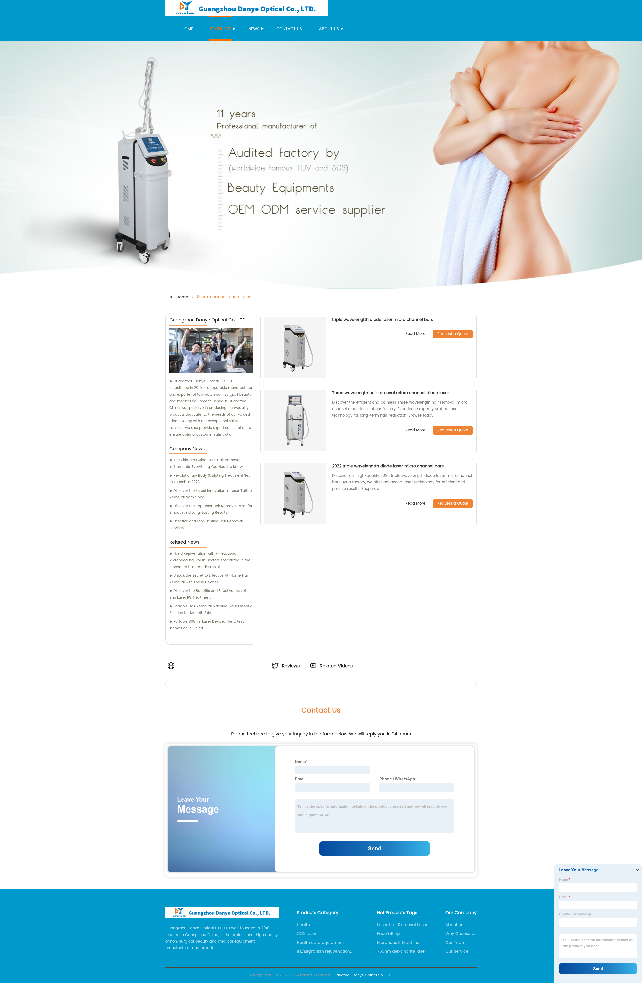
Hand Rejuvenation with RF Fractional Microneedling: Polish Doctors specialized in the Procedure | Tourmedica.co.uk (209, 560)
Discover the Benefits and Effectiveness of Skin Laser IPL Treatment (207, 594)
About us (329, 29)
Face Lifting (388, 934)
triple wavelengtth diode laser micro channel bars (382, 319)
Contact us (289, 29)
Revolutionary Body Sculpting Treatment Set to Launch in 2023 (209, 479)
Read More (415, 334)
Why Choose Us (460, 933)
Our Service (456, 951)
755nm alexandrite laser (401, 951)
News (253, 29)
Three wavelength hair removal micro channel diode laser (390, 393)
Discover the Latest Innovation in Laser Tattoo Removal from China (210, 494)
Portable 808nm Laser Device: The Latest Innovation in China (206, 625)
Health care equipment (320, 943)
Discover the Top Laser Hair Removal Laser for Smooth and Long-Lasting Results (210, 509)
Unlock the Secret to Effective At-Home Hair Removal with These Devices (209, 579)
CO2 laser (306, 934)
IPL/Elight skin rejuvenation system (323, 951)
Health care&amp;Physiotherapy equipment (322, 925)
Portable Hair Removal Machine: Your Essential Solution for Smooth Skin (211, 609)
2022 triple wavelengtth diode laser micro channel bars (388, 466)
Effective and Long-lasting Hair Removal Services (206, 524)
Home (187, 29)
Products (220, 29)
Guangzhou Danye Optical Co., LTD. (362, 975)
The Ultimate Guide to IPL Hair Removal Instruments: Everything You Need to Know (206, 463)
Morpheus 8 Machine (398, 943)
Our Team (455, 942)
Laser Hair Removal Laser (402, 925)
